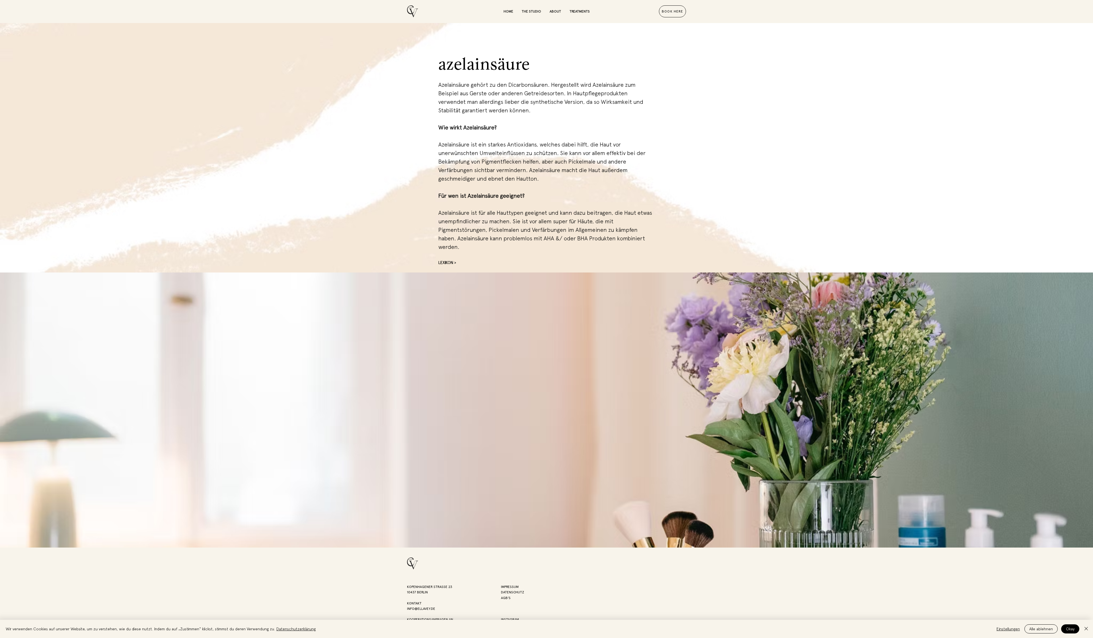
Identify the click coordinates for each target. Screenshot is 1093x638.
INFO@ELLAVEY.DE (421, 609)
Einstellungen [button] (1008, 629)
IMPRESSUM (510, 587)
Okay (1070, 629)
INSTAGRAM (510, 620)
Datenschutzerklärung (296, 629)
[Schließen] (1086, 628)
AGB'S (506, 598)
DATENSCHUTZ (512, 592)
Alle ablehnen (1041, 629)
